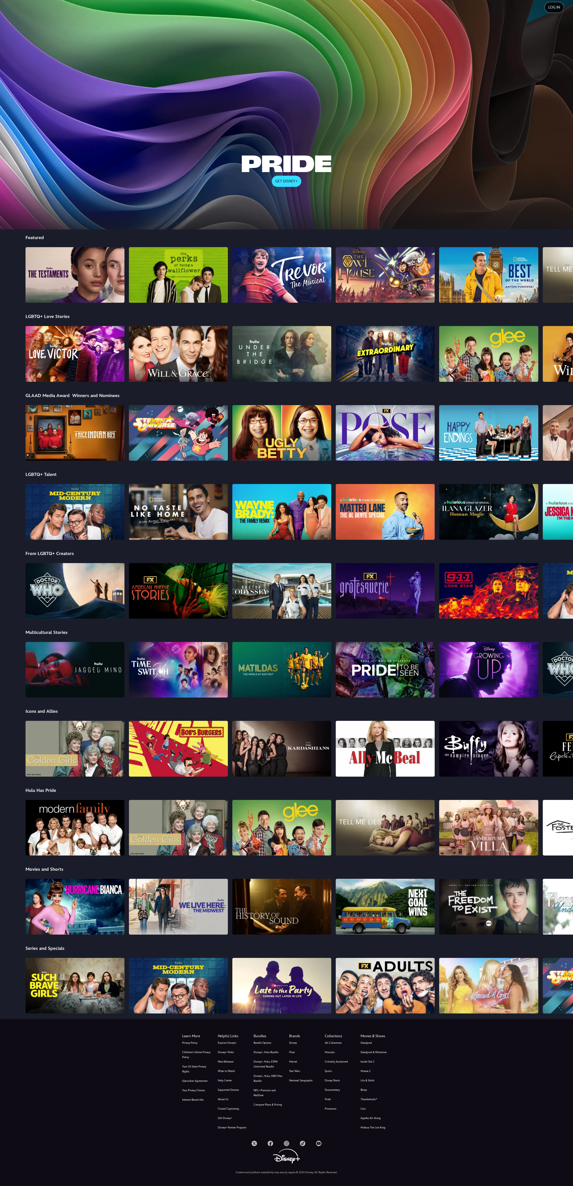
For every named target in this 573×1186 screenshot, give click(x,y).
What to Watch (226, 1071)
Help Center (225, 1080)
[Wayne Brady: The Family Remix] (281, 512)
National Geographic (301, 1080)
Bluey (364, 1089)
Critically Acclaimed (336, 1061)
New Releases (226, 1061)
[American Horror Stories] (178, 591)
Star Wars (294, 1071)
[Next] (564, 274)
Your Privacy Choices (193, 1090)
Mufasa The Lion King (373, 1127)
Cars (363, 1108)
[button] (233, 1036)
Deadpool (366, 1042)
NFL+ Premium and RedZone (265, 1093)
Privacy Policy (189, 1042)
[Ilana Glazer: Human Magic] (488, 512)
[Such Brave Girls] (75, 985)
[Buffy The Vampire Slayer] (488, 748)
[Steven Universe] (178, 433)
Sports (328, 1071)
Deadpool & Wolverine (374, 1052)
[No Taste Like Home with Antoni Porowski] (178, 512)
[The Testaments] (75, 275)
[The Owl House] (385, 275)
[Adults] (385, 985)
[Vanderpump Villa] (488, 827)
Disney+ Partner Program (232, 1127)
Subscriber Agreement (194, 1080)
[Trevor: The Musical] (281, 275)
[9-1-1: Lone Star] (488, 591)
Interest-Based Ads (193, 1099)
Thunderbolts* (369, 1099)
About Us (223, 1099)
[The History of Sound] (281, 906)
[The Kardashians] (281, 748)
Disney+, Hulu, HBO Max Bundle (268, 1078)
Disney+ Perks (226, 1052)
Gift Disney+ (225, 1118)
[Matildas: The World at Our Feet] (281, 670)
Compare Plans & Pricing (268, 1104)
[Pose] (385, 433)
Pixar (292, 1052)
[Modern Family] (75, 827)
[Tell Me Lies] (385, 827)
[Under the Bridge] (281, 354)
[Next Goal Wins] (385, 906)
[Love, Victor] (75, 354)
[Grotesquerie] (385, 591)
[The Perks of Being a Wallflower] (178, 275)
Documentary (332, 1089)
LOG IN (554, 7)
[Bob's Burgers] (178, 748)
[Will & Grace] (178, 354)
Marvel (293, 1061)
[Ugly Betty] (281, 433)
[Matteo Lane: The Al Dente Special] (385, 512)
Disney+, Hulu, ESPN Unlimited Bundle (266, 1064)
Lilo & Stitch (367, 1080)
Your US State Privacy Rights (194, 1069)
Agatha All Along (371, 1118)
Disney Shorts (332, 1080)
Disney (293, 1042)
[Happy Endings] (488, 433)
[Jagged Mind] (75, 670)
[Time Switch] (178, 670)
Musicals (330, 1052)
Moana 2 (365, 1071)
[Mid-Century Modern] (75, 512)
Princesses (330, 1108)
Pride (328, 1099)
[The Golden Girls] (75, 748)
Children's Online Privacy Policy (196, 1055)
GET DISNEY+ (286, 181)
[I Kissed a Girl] (488, 985)
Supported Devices (228, 1089)
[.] (254, 1143)
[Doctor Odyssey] (281, 591)
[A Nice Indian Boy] (75, 433)
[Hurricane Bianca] (75, 906)
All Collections (333, 1042)
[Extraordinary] (385, 354)
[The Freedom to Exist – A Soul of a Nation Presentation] (488, 906)
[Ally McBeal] (385, 748)
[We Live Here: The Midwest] (178, 906)
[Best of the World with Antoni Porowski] (488, 275)
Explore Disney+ (227, 1042)
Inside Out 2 (367, 1061)
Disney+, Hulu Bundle (266, 1052)
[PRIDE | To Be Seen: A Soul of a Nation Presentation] (385, 670)
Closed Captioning (228, 1108)
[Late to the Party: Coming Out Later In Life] (281, 985)
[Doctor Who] (75, 591)
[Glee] (488, 354)
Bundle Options (262, 1042)
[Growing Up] (488, 670)
